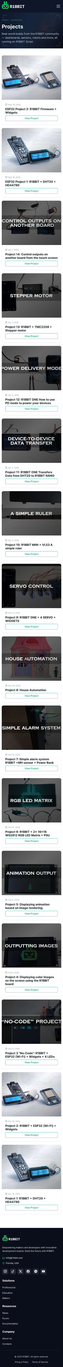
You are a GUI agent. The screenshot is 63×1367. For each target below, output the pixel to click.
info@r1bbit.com (14, 1257)
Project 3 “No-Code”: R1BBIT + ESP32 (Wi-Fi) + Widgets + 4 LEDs (30, 1054)
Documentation (10, 1323)
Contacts (7, 1344)
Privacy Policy (21, 1362)
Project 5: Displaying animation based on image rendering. (27, 906)
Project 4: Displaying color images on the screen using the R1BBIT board (29, 980)
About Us (7, 1338)
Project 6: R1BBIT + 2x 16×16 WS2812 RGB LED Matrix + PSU (27, 833)
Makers (6, 1298)
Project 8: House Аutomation (25, 690)
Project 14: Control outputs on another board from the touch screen (31, 256)
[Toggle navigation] (58, 6)
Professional (8, 1287)
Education (7, 1292)
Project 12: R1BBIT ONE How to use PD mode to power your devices (30, 401)
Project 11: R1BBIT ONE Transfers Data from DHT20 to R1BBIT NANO (30, 473)
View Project (32, 118)
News (5, 1313)
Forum (5, 1318)
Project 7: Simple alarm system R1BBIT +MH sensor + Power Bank (29, 760)
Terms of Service (40, 1362)
